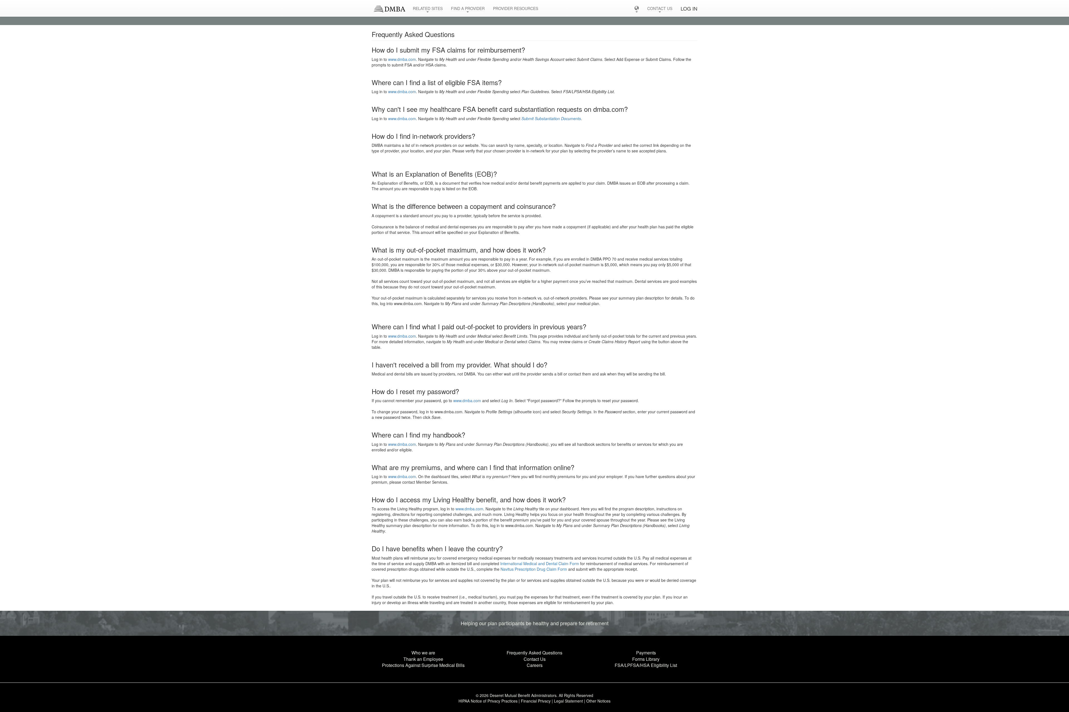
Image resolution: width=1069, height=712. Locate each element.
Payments (646, 652)
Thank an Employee (423, 659)
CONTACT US (659, 8)
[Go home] (388, 7)
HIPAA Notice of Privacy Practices (488, 701)
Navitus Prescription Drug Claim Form (534, 569)
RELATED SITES (428, 8)
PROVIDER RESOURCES (515, 8)
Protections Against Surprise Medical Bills (423, 665)
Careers (535, 665)
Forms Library (645, 659)
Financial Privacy (536, 701)
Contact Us (535, 659)
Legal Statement (568, 701)
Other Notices (598, 701)
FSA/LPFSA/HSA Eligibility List (646, 665)
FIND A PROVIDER (468, 8)
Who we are (423, 652)
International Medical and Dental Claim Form (539, 563)
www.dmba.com (402, 59)
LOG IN (689, 8)
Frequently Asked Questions (534, 652)
